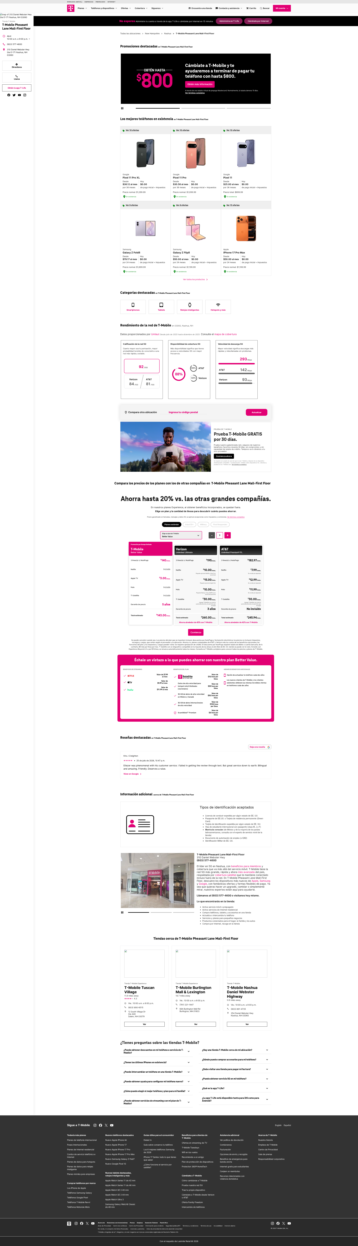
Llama (17, 77)
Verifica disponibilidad (198, 84)
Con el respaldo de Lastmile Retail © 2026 (179, 1241)
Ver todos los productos (196, 279)
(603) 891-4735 (238, 1009)
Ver (144, 1024)
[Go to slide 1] (137, 108)
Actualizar (257, 412)
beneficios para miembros (246, 866)
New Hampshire (152, 33)
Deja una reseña (257, 747)
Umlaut (154, 334)
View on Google (132, 774)
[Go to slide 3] (227, 108)
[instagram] (24, 95)
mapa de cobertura (225, 334)
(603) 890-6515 (135, 1007)
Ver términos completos (213, 94)
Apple (255, 880)
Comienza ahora (224, 456)
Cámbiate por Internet (258, 21)
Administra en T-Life (229, 21)
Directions (17, 65)
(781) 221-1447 (187, 1004)
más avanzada (246, 872)
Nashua (167, 33)
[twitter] (14, 95)
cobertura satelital (225, 875)
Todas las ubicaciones (130, 33)
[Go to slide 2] (182, 108)
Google (203, 883)
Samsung (265, 880)
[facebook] (8, 95)
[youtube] (19, 95)
